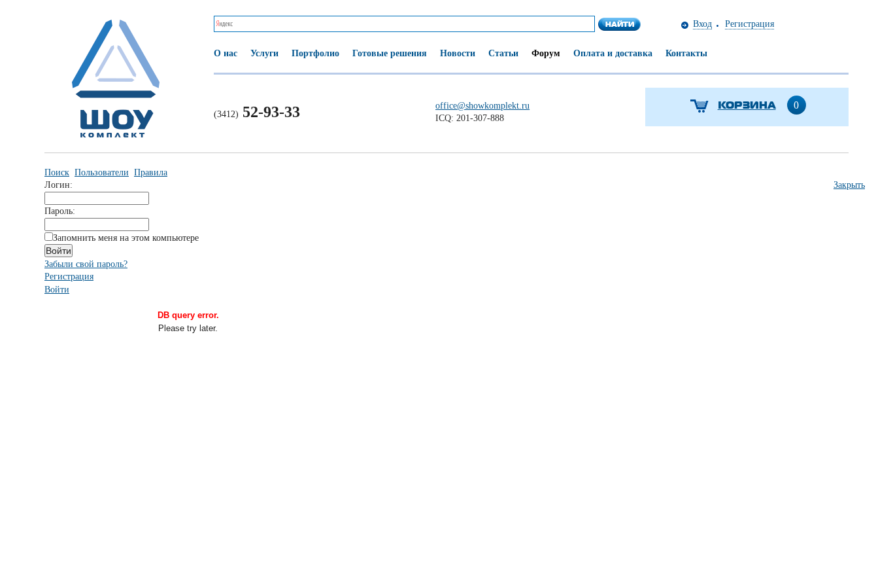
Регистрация (749, 24)
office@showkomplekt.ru (482, 106)
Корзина (747, 104)
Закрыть (849, 185)
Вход (702, 24)
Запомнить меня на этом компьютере (126, 238)
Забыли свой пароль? (85, 264)
